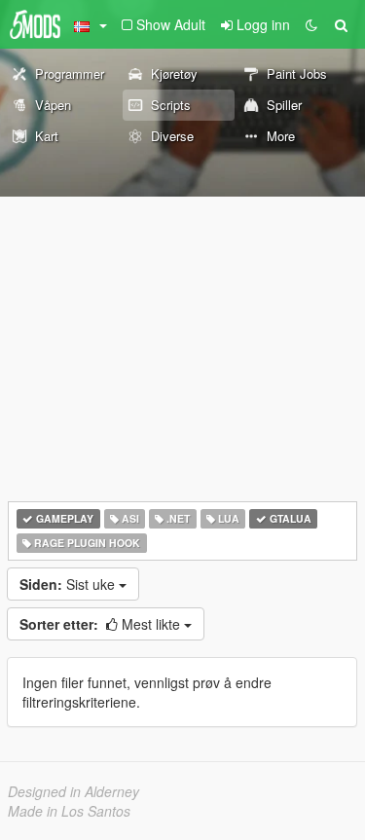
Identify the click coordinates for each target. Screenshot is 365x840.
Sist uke (69, 584)
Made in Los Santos (69, 811)
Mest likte (101, 624)
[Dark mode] (311, 24)
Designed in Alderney (73, 791)
